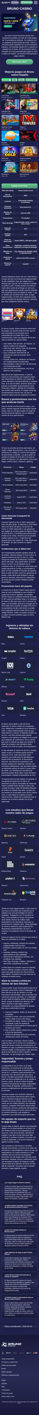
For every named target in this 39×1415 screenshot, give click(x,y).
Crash (20, 80)
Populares (5, 80)
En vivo (13, 79)
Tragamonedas (30, 80)
